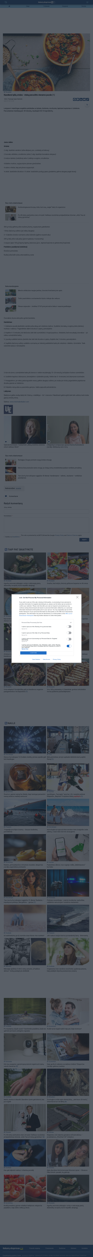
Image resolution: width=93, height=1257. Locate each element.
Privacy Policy (57, 659)
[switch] (69, 626)
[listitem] (46, 622)
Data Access (46, 659)
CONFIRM (33, 653)
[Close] (78, 598)
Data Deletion (36, 659)
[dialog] (46, 628)
